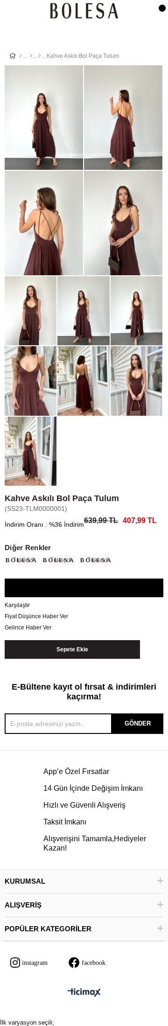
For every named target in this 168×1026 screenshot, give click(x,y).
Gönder (138, 723)
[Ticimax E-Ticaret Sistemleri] (84, 993)
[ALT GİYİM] (31, 56)
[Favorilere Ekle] (84, 588)
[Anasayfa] (21, 56)
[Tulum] (39, 56)
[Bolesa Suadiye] (84, 11)
